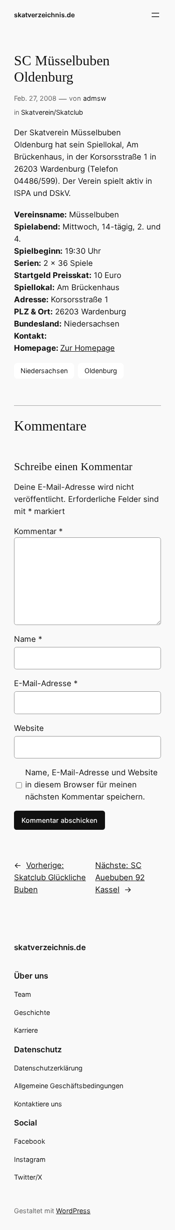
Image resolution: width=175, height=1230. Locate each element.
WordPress (73, 1211)
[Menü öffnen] (155, 15)
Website (29, 728)
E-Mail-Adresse (45, 683)
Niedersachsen (44, 371)
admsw (94, 98)
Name (28, 639)
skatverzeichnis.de (44, 15)
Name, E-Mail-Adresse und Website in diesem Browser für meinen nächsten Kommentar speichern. (91, 784)
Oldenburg (100, 371)
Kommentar (38, 531)
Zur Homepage (87, 348)
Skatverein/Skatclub (52, 112)
